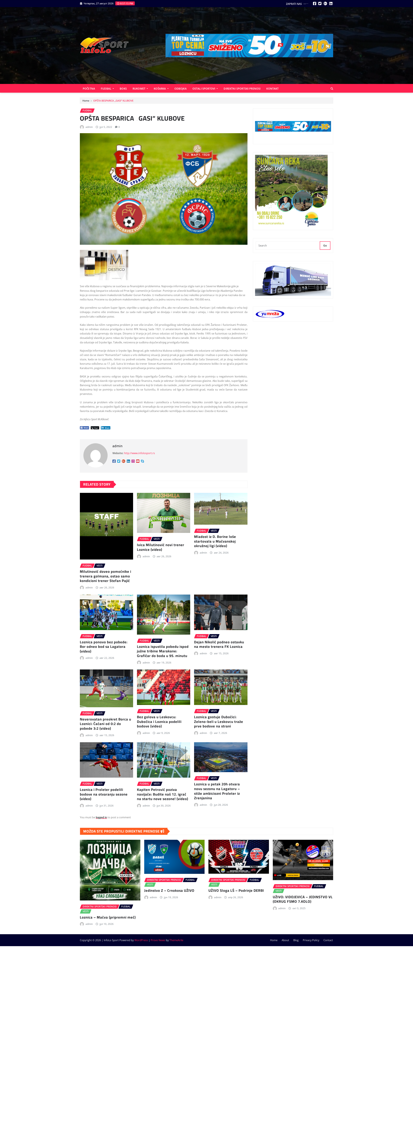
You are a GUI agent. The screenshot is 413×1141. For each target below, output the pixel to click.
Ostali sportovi (204, 88)
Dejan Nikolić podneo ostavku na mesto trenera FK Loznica (219, 644)
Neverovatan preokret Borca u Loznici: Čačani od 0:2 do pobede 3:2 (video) (105, 724)
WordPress (141, 940)
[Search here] (332, 88)
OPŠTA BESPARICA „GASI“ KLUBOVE (113, 100)
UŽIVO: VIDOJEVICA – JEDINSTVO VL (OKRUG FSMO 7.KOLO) (303, 899)
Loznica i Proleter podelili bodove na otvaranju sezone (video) (104, 794)
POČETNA (89, 88)
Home (85, 100)
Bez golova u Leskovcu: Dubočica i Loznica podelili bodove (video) (159, 722)
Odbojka (180, 88)
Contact (328, 940)
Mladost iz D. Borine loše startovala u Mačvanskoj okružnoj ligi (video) (215, 541)
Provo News (158, 940)
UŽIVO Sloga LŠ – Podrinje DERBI (236, 890)
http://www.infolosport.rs (139, 453)
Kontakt (272, 88)
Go (325, 245)
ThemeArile (176, 940)
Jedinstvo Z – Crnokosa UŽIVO (169, 890)
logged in (101, 817)
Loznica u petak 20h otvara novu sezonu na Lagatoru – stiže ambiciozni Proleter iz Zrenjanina (217, 791)
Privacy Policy (311, 940)
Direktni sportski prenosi (242, 88)
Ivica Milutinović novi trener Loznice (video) (160, 547)
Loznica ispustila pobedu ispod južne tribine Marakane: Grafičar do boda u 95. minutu (163, 651)
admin (89, 126)
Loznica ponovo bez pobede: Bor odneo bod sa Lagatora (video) (103, 647)
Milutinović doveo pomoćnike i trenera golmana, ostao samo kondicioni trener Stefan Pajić (105, 576)
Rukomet (139, 88)
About (285, 940)
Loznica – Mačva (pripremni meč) (108, 917)
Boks (123, 88)
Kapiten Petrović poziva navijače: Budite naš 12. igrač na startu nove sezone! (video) (162, 794)
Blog (296, 940)
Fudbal (106, 88)
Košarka (160, 88)
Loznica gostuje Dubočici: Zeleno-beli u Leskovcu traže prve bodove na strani (218, 722)
